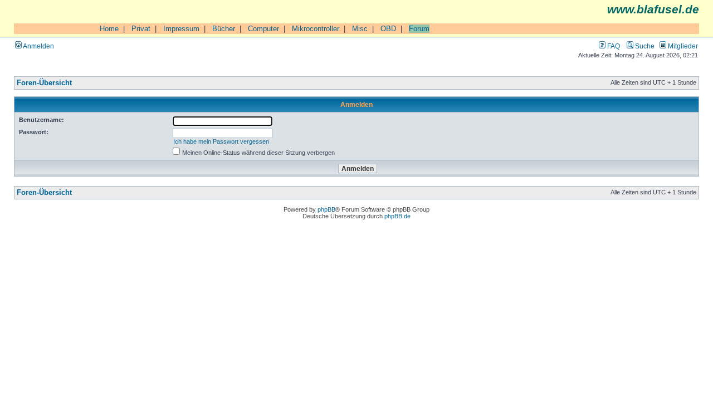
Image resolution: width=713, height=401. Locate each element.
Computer (263, 29)
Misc (360, 29)
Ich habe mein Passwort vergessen (221, 141)
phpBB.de (397, 216)
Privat (140, 29)
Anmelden (38, 46)
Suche (644, 46)
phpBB (326, 209)
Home (109, 29)
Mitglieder (682, 46)
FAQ (612, 46)
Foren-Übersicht (44, 83)
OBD (388, 29)
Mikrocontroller (315, 29)
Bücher (223, 29)
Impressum (181, 29)
